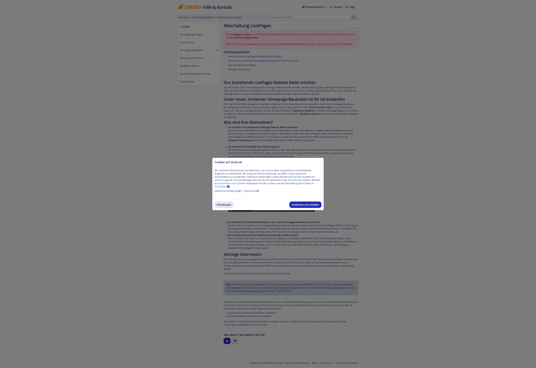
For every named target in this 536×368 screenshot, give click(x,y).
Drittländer (221, 186)
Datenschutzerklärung (227, 190)
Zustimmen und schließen (305, 204)
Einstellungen (224, 204)
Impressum (250, 190)
